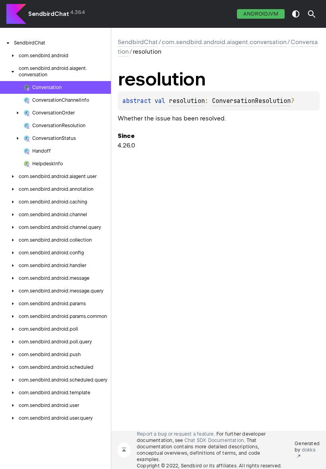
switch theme (296, 14)
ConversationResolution (251, 101)
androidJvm (260, 14)
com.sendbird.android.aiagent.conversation (224, 42)
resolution (187, 101)
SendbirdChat (48, 13)
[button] (312, 14)
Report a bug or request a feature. (176, 434)
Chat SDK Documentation (214, 440)
